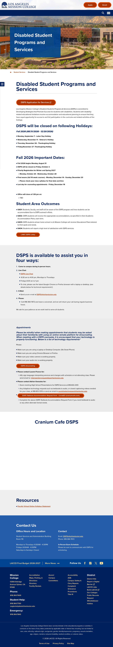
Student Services (19, 72)
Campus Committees (53, 579)
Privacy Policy (58, 643)
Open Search (103, 13)
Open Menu (108, 13)
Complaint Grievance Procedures (72, 589)
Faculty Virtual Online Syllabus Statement (34, 506)
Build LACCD (92, 590)
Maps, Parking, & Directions (35, 579)
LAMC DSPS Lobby (28, 234)
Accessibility (73, 575)
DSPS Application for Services (35, 102)
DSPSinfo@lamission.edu (46, 294)
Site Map (70, 643)
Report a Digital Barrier (93, 583)
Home (10, 72)
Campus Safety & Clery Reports (74, 582)
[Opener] (111, 565)
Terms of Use (44, 643)
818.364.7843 (15, 614)
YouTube (101, 563)
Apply (90, 5)
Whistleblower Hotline (92, 602)
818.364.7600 (15, 595)
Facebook (85, 563)
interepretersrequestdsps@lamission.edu (47, 378)
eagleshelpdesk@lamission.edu (22, 606)
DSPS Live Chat (27, 274)
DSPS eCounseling (28, 366)
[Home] (25, 5)
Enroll (104, 5)
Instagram (90, 563)
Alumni (51, 575)
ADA (69, 578)
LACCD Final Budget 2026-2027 (25, 563)
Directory (33, 583)
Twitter (96, 563)
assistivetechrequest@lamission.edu (72, 391)
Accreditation (34, 575)
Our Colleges (92, 592)
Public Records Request (93, 596)
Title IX (70, 594)
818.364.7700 (15, 603)
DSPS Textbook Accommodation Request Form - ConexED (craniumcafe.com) (51, 395)
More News (50, 563)
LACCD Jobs (92, 587)
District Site (91, 579)
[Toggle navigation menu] (2, 84)
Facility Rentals (35, 586)
